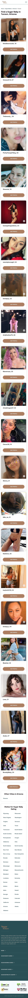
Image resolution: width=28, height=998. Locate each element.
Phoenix (5, 798)
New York (6, 850)
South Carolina (7, 833)
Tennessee (6, 829)
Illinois (16, 886)
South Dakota (18, 829)
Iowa (16, 882)
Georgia (5, 894)
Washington (18, 817)
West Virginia (7, 817)
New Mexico (18, 850)
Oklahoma (6, 841)
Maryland (5, 874)
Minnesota (18, 866)
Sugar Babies (8, 8)
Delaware (6, 898)
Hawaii (16, 890)
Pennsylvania (7, 837)
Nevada (5, 858)
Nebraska (17, 858)
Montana (5, 862)
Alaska (16, 906)
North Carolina (19, 846)
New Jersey (6, 854)
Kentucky (17, 878)
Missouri (17, 862)
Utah (4, 825)
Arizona (15, 8)
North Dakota (7, 846)
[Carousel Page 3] (14, 75)
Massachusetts (19, 870)
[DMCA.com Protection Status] (5, 984)
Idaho (4, 890)
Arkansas (17, 902)
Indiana (5, 886)
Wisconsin (18, 813)
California (6, 902)
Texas (16, 825)
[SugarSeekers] (4, 2)
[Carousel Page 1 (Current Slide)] (12, 75)
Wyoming (6, 813)
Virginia (5, 821)
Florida (17, 894)
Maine (16, 874)
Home (2, 8)
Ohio (16, 841)
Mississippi (6, 866)
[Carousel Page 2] (13, 75)
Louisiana (6, 878)
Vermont (17, 821)
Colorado (17, 898)
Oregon (17, 837)
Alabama (5, 910)
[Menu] (26, 2)
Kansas (5, 882)
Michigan (5, 870)
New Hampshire (19, 854)
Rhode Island (18, 833)
